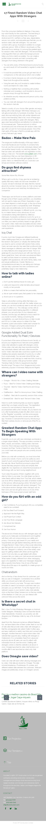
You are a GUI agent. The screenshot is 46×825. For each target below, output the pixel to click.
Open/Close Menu (4, 4)
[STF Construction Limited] (25, 4)
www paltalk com (30, 154)
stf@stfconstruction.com (11, 805)
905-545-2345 (11, 802)
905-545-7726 (11, 800)
